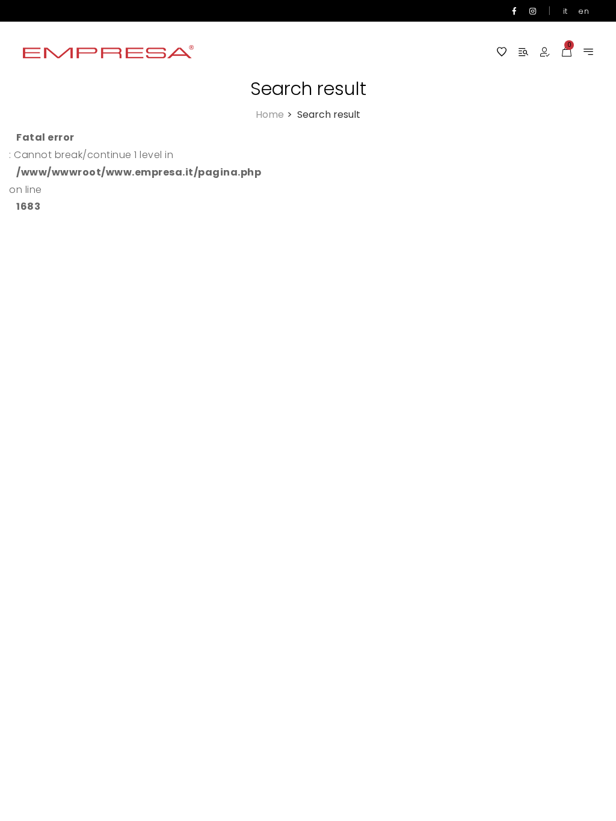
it (565, 11)
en (583, 11)
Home (274, 114)
